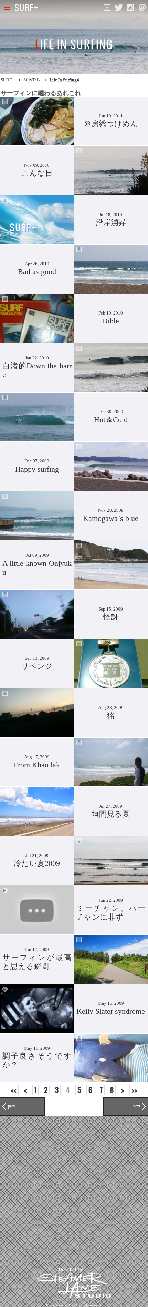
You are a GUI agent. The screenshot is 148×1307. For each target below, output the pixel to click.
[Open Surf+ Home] (28, 7)
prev (11, 1106)
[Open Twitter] (119, 7)
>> (134, 1090)
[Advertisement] (74, 1189)
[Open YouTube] (107, 7)
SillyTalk (32, 79)
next (136, 1106)
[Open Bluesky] (142, 7)
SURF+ (7, 79)
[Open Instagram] (130, 7)
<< (14, 1090)
